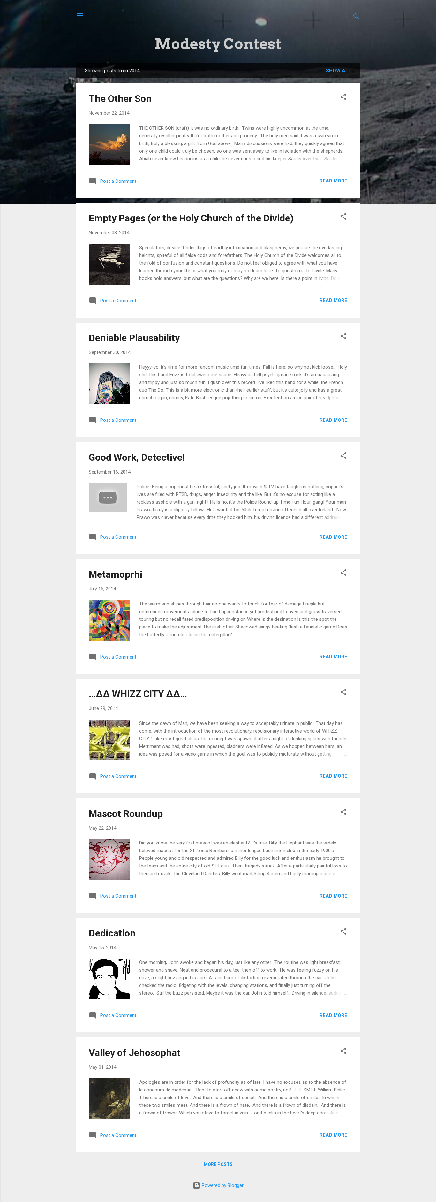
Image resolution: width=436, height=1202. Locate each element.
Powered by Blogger (222, 1185)
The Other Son (120, 98)
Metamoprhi (115, 574)
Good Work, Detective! (137, 457)
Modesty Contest (218, 43)
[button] (343, 98)
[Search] (356, 17)
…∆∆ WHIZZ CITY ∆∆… (138, 693)
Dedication (112, 933)
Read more (333, 181)
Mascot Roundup (126, 813)
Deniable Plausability (134, 337)
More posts (218, 1164)
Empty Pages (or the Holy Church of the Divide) (191, 218)
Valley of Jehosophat (134, 1052)
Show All (338, 70)
